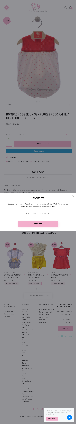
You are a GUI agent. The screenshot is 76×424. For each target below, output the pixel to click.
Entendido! (51, 419)
